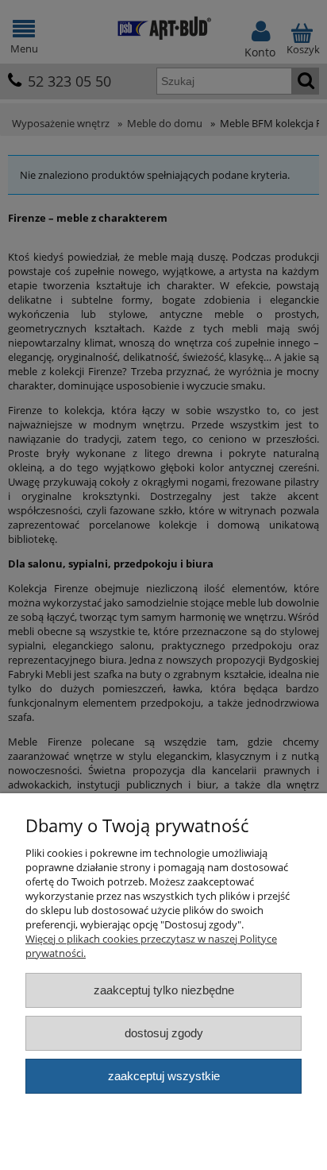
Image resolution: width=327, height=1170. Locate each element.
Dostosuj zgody (164, 1033)
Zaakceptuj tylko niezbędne (164, 990)
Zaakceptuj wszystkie (164, 1076)
